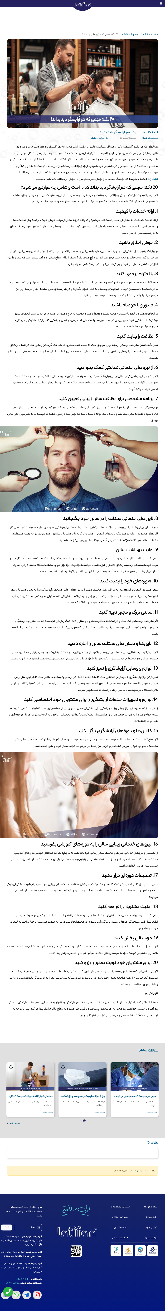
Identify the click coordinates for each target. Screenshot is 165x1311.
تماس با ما (151, 1217)
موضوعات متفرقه (130, 35)
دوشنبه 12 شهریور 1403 (127, 138)
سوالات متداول (151, 1238)
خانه (156, 35)
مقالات (146, 35)
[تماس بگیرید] (8, 1292)
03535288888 (23, 1279)
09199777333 (12, 1283)
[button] (84, 1120)
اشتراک (7, 1227)
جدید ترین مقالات (120, 1217)
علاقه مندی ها (151, 1207)
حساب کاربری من (120, 1238)
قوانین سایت (151, 1228)
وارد (138, 1171)
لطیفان (153, 179)
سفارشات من (120, 1228)
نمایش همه (14, 1123)
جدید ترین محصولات (120, 1207)
